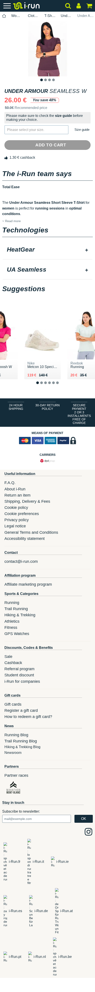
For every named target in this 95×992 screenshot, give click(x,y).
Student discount (19, 675)
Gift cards (12, 704)
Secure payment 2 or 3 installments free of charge (79, 414)
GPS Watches (16, 633)
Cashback (13, 663)
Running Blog (16, 735)
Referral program (19, 669)
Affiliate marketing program (28, 584)
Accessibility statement (24, 538)
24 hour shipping (16, 406)
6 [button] (61, 386)
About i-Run (14, 489)
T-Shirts (50, 16)
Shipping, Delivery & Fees (27, 501)
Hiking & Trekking (19, 615)
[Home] (4, 16)
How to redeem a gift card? (28, 716)
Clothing (33, 16)
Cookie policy (16, 507)
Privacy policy (16, 520)
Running (11, 602)
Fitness (10, 627)
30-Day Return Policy (47, 406)
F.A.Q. (9, 482)
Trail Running (16, 609)
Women (17, 16)
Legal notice (15, 526)
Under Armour (66, 16)
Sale (8, 656)
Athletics (11, 621)
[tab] (47, 250)
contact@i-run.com (21, 561)
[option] (47, 48)
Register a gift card (21, 710)
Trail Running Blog (20, 741)
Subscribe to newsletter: (21, 811)
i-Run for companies (22, 681)
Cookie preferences (21, 514)
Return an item (17, 495)
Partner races (16, 775)
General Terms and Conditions (31, 532)
